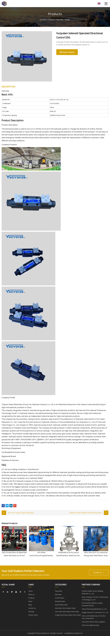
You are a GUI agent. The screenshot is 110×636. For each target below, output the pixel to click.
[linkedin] (7, 591)
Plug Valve (59, 20)
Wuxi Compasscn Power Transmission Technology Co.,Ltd (95, 598)
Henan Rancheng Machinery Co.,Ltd (94, 609)
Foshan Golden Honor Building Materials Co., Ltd (92, 592)
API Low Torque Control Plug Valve (21, 513)
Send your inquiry (67, 52)
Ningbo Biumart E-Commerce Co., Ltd (95, 612)
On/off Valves (59, 598)
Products (51, 20)
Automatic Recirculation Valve (65, 608)
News (30, 601)
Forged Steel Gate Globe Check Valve (68, 615)
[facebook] (3, 591)
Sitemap (31, 612)
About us (31, 594)
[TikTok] (24, 591)
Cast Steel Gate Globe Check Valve (67, 612)
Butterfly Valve (60, 601)
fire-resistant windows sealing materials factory (92, 604)
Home (44, 20)
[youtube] (16, 591)
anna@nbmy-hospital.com (74, 633)
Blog (30, 605)
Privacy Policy (33, 615)
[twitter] (11, 591)
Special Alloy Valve (61, 605)
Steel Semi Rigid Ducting (90, 625)
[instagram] (20, 591)
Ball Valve (58, 594)
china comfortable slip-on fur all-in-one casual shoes (94, 617)
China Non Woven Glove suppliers (93, 622)
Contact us (97, 572)
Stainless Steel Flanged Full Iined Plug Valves (85, 513)
